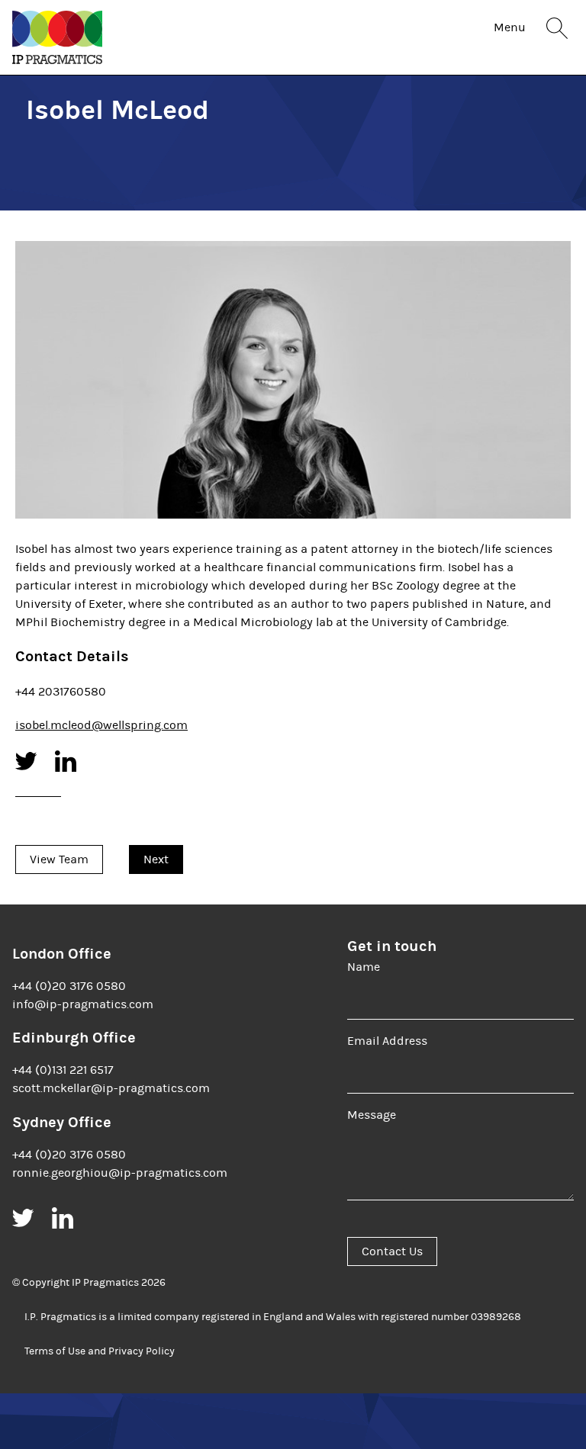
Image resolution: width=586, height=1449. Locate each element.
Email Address (387, 1041)
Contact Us (392, 1251)
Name (363, 967)
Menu (510, 27)
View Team (59, 859)
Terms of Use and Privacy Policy (99, 1351)
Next (156, 859)
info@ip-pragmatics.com (82, 1004)
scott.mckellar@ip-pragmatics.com (111, 1088)
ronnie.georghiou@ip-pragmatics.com (119, 1173)
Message (371, 1115)
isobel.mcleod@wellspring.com (101, 725)
